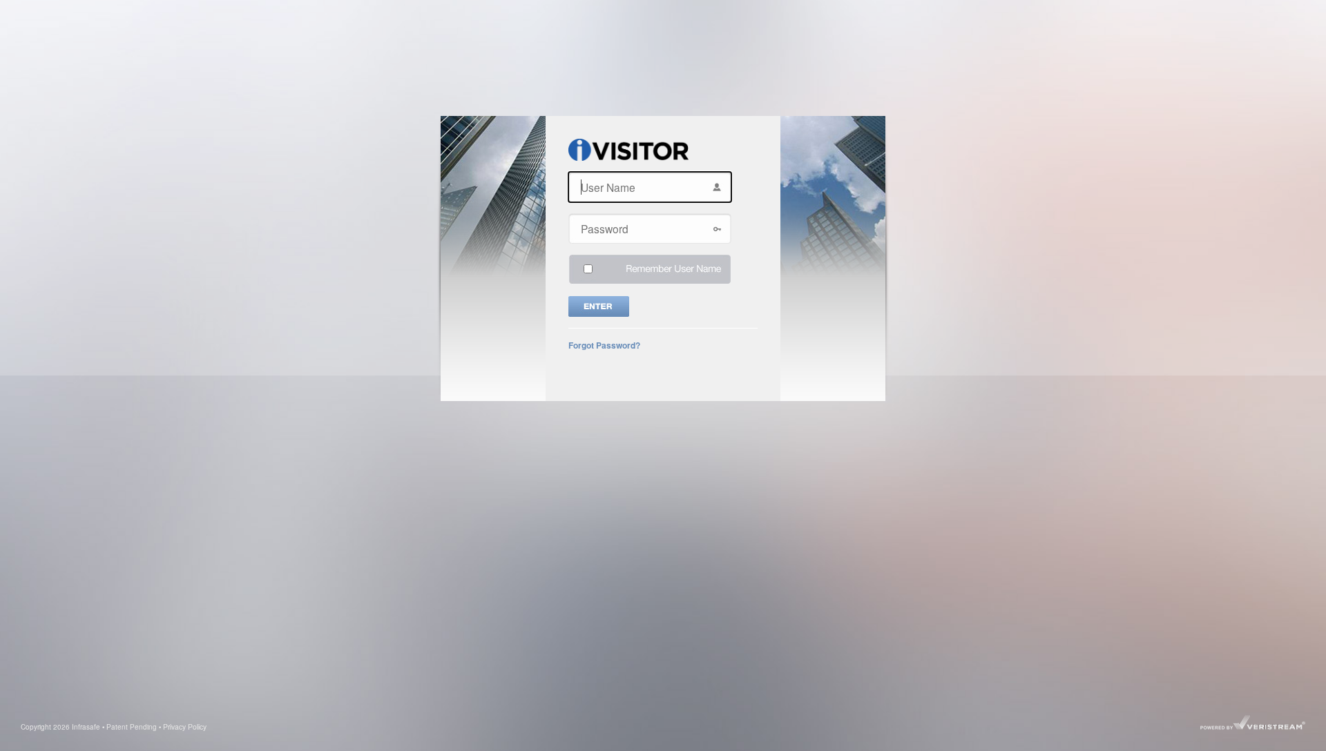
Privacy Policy (184, 726)
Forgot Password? (604, 345)
